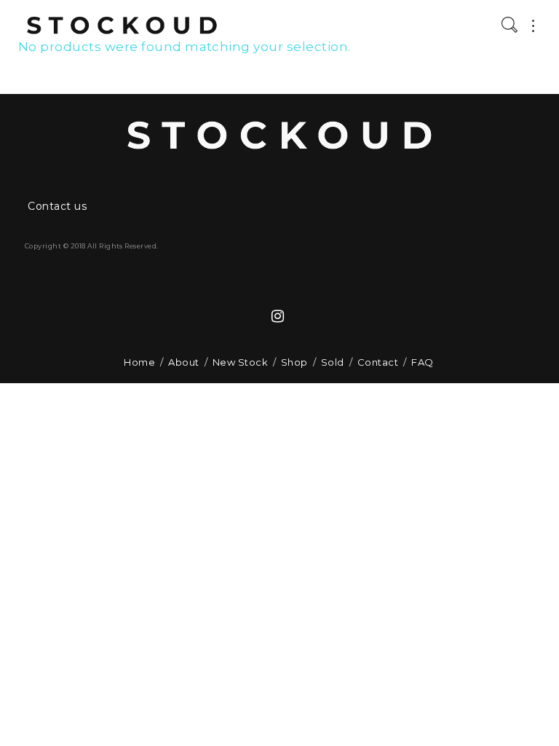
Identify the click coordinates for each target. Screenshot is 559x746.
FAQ (422, 362)
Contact (377, 362)
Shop (294, 362)
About (183, 362)
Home (139, 362)
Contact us (57, 206)
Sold (332, 362)
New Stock (240, 362)
